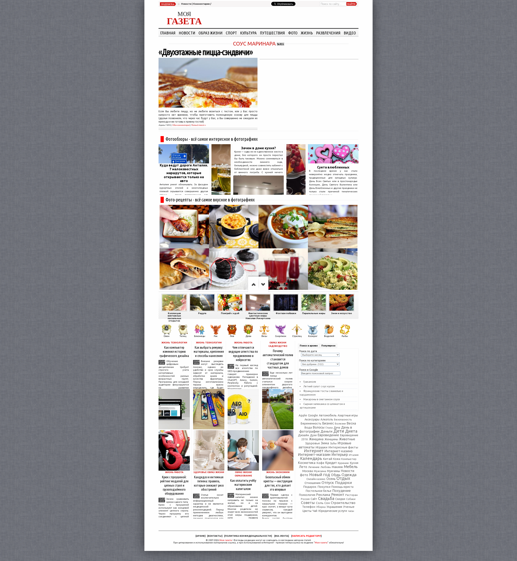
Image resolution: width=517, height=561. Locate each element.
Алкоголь (326, 419)
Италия (353, 454)
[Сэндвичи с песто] (332, 226)
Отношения (312, 483)
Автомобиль (328, 415)
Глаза (329, 427)
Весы (264, 336)
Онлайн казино (315, 479)
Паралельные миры (313, 313)
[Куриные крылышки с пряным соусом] (184, 226)
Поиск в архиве (309, 345)
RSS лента (281, 536)
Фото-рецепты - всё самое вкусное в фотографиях (210, 199)
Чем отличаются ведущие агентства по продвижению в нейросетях (243, 353)
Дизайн (303, 435)
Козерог (312, 336)
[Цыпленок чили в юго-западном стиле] (283, 226)
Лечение (313, 467)
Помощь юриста (342, 486)
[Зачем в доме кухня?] (258, 193)
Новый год (319, 474)
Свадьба (326, 498)
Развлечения (328, 32)
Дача (337, 427)
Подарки (343, 482)
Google (313, 415)
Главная (167, 32)
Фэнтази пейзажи (286, 313)
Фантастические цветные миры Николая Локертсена (258, 316)
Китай (327, 458)
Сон (327, 503)
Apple (303, 415)
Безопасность (343, 419)
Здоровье (312, 443)
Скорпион (280, 336)
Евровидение (328, 435)
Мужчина (320, 471)
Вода (308, 427)
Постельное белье (318, 490)
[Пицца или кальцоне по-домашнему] (184, 270)
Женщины (331, 439)
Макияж (337, 467)
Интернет (314, 450)
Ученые (348, 506)
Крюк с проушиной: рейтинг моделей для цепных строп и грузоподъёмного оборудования (174, 485)
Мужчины (333, 471)
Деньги (326, 431)
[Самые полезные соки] (296, 193)
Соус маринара (254, 44)
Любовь (325, 467)
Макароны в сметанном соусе (321, 399)
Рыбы (345, 336)
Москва (307, 471)
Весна (351, 423)
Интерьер (339, 454)
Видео (350, 32)
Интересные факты (343, 447)
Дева (248, 336)
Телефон (308, 506)
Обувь (335, 475)
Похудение (341, 490)
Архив (200, 536)
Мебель (350, 467)
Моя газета (225, 540)
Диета (351, 431)
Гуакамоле (309, 381)
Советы (308, 502)
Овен (166, 336)
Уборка (321, 506)
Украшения (334, 506)
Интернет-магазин (314, 454)
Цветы (306, 510)
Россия (305, 499)
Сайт (314, 499)
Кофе (320, 463)
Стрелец (297, 336)
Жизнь (307, 32)
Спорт (231, 32)
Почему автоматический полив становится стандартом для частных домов (278, 359)
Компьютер (348, 458)
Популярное (328, 345)
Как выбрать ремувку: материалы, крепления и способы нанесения (209, 351)
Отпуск (328, 483)
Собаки (350, 499)
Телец (183, 336)
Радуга (202, 313)
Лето (303, 467)
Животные (347, 439)
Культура (248, 32)
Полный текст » (198, 125)
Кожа (336, 458)
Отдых (343, 478)
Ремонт (337, 494)
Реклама (323, 494)
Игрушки (321, 447)
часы (351, 510)
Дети (338, 431)
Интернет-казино (339, 451)
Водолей (329, 336)
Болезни (340, 423)
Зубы (333, 443)
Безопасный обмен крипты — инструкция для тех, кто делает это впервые (278, 483)
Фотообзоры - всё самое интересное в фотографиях (212, 139)
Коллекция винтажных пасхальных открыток (174, 317)
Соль (319, 503)
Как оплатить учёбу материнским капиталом (243, 484)
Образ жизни (211, 32)
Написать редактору (306, 536)
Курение (343, 463)
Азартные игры (348, 415)
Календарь (311, 458)
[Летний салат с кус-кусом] (332, 270)
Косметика (306, 463)
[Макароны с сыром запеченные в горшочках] (233, 226)
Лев (232, 336)
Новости (186, 4)
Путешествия (272, 32)
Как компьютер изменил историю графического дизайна (174, 351)
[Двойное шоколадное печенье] (233, 270)
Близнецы (199, 336)
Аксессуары (312, 419)
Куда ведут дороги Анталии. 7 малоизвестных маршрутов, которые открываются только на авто (184, 173)
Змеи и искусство (341, 313)
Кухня (354, 463)
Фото (292, 32)
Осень (330, 479)
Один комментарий (181, 125)
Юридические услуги (332, 510)
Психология (307, 494)
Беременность (311, 423)
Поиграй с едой (230, 313)
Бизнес (328, 423)
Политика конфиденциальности (248, 536)
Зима (325, 443)
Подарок (309, 486)
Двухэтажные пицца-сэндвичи (205, 52)
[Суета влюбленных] (333, 162)
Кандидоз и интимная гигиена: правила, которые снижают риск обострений (209, 483)
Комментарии (201, 4)
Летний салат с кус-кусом (319, 386)
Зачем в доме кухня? (258, 148)
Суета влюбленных (333, 167)
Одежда (349, 474)
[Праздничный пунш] (283, 270)
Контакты (215, 536)
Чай (314, 510)
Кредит (331, 463)
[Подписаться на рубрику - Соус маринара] (280, 44)
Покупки (323, 486)
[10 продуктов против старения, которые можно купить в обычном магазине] (221, 193)
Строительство (343, 503)
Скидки (340, 499)
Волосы (319, 427)
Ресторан (351, 494)
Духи (313, 435)
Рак (216, 336)
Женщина (316, 439)
